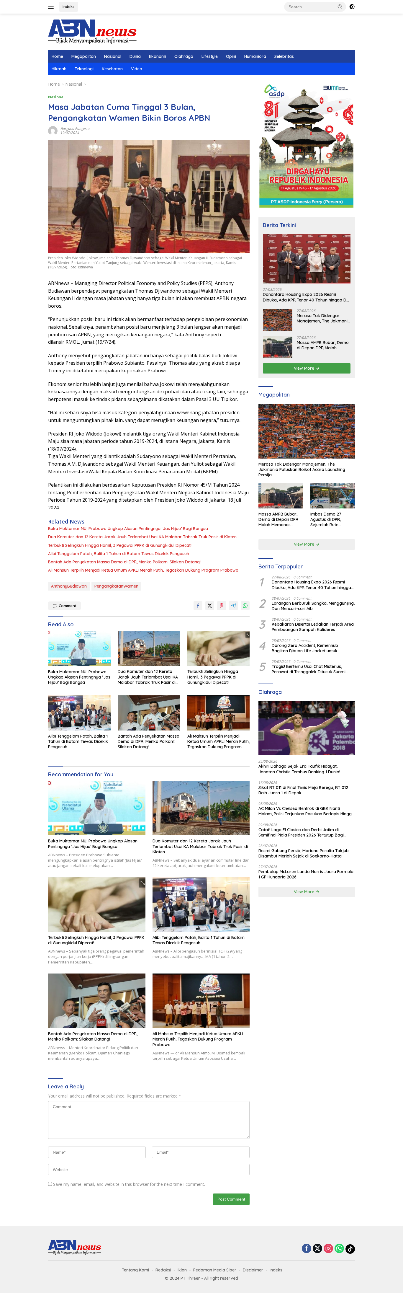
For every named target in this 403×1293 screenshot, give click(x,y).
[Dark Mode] (352, 7)
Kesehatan (112, 68)
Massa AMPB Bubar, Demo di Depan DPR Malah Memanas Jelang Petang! (323, 345)
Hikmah (59, 68)
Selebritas (284, 56)
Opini (231, 56)
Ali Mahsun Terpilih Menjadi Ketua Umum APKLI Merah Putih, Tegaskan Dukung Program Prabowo (143, 570)
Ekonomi (157, 56)
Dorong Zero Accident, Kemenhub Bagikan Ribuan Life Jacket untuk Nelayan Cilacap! (305, 648)
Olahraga (183, 56)
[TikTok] (350, 1249)
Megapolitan (83, 56)
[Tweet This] (209, 605)
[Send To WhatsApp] (245, 605)
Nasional (112, 56)
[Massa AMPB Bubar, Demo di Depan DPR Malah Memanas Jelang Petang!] (277, 347)
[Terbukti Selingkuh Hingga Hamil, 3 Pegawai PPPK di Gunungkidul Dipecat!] (218, 648)
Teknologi (84, 68)
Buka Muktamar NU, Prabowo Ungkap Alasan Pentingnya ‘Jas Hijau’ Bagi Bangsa (128, 528)
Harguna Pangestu (75, 128)
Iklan (182, 1270)
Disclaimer (253, 1270)
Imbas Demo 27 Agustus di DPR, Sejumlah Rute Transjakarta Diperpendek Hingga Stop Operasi (330, 519)
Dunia (135, 56)
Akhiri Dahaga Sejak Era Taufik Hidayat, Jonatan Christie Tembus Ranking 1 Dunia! (299, 769)
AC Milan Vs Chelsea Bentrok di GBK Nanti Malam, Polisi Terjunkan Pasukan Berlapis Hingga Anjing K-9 (306, 811)
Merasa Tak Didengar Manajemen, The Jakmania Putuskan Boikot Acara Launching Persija (323, 318)
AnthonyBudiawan (69, 586)
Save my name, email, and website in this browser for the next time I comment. (129, 1184)
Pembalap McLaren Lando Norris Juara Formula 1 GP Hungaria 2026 (305, 874)
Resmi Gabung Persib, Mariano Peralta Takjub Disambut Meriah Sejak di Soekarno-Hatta (303, 853)
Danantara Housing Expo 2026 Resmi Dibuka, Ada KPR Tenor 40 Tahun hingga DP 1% (306, 297)
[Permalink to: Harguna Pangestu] (53, 130)
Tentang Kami (135, 1270)
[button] (340, 6)
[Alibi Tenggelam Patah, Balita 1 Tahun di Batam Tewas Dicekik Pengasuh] (79, 713)
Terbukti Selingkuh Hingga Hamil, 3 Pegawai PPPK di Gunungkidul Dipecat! (119, 545)
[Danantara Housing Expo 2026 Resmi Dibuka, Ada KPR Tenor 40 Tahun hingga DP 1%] (306, 258)
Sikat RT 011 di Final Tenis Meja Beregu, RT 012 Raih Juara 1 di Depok (303, 790)
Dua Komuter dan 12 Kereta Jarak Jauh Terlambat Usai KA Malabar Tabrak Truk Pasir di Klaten (142, 536)
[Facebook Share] (198, 605)
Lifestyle (210, 56)
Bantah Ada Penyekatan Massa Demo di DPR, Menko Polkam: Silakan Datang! (124, 562)
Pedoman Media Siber (214, 1270)
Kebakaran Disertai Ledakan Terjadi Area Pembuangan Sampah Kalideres (313, 627)
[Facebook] (306, 1249)
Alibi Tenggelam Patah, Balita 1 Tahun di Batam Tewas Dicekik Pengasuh (118, 553)
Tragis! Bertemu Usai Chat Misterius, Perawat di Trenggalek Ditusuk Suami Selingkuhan (308, 669)
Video (136, 68)
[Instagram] (328, 1249)
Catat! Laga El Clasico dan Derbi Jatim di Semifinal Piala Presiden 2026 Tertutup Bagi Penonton (301, 832)
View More (304, 368)
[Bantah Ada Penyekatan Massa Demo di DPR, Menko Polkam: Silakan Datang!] (149, 713)
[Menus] (52, 7)
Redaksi (163, 1270)
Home (57, 56)
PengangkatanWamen (116, 586)
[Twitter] (317, 1249)
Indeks (69, 6)
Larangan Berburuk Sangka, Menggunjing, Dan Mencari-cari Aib (313, 606)
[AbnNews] (92, 31)
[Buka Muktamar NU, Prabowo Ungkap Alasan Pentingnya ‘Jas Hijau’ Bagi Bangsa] (79, 648)
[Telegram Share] (233, 605)
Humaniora (255, 56)
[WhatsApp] (339, 1249)
